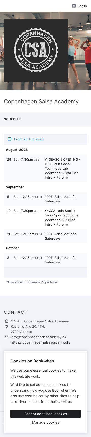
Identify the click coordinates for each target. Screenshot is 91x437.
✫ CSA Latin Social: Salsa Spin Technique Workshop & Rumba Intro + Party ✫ (61, 217)
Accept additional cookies (45, 414)
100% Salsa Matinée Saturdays (60, 199)
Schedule (12, 119)
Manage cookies (45, 422)
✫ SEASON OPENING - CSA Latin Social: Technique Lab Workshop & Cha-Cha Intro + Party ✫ (63, 168)
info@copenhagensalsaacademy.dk (38, 337)
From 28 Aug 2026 (28, 139)
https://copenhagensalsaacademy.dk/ (40, 342)
